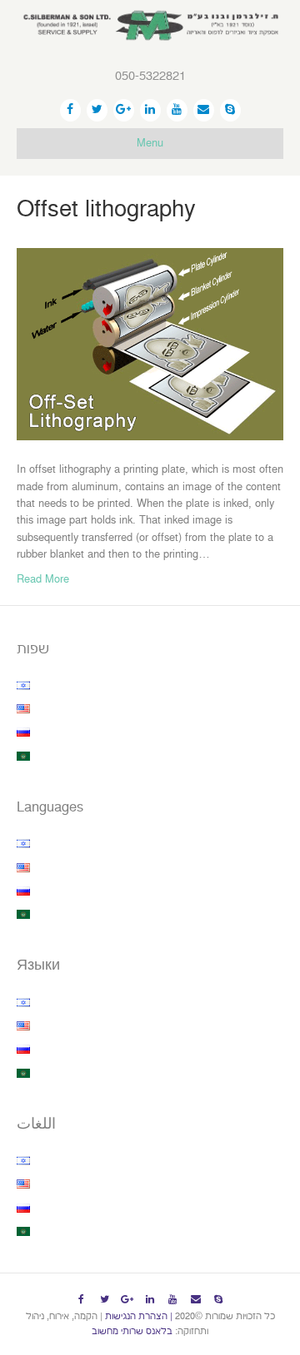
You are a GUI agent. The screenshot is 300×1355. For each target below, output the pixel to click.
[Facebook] (70, 110)
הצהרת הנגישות (136, 1316)
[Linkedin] (150, 110)
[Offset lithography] (150, 343)
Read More (43, 579)
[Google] (123, 110)
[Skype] (230, 110)
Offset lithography (106, 209)
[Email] (203, 110)
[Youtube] (177, 110)
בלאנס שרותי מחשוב (132, 1331)
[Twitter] (97, 110)
